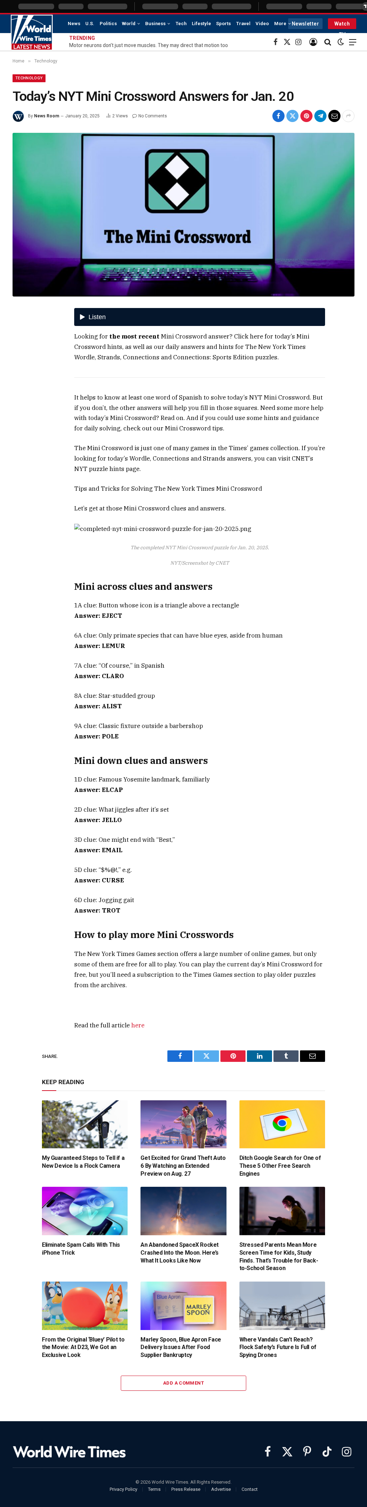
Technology (29, 78)
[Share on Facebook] (278, 116)
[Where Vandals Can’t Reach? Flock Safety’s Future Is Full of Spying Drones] (282, 1306)
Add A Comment (183, 1383)
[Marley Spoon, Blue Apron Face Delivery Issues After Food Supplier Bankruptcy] (183, 1306)
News (74, 23)
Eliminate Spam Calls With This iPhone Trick (81, 1248)
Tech (181, 23)
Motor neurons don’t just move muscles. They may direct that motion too (148, 45)
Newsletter (305, 24)
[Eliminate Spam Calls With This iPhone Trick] (85, 1211)
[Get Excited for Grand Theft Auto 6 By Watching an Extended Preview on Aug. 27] (183, 1124)
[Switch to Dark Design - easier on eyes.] (341, 42)
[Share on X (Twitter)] (292, 116)
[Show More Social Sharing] (348, 116)
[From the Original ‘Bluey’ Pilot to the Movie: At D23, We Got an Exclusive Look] (85, 1306)
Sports (223, 23)
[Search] (328, 42)
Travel (243, 23)
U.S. (89, 23)
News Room (46, 115)
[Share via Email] (334, 116)
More (280, 23)
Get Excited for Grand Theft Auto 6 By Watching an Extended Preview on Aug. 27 (182, 1165)
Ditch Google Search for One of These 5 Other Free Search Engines (280, 1165)
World (128, 23)
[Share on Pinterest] (306, 116)
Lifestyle (201, 23)
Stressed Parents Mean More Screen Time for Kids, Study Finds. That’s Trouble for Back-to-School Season (278, 1256)
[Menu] (352, 42)
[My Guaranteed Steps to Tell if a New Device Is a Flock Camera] (85, 1124)
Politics (108, 23)
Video (262, 23)
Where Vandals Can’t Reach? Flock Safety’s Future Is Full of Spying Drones (277, 1347)
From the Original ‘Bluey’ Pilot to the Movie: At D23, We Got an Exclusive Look (83, 1347)
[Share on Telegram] (320, 116)
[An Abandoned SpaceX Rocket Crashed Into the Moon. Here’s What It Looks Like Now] (183, 1211)
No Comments (152, 115)
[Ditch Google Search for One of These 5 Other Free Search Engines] (282, 1124)
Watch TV (342, 25)
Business (155, 23)
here (137, 1025)
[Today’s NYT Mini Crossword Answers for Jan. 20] (183, 215)
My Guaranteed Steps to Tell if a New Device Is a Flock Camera (83, 1161)
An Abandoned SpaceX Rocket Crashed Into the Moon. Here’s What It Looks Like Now (179, 1252)
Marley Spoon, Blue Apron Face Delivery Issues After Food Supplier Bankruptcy (180, 1347)
